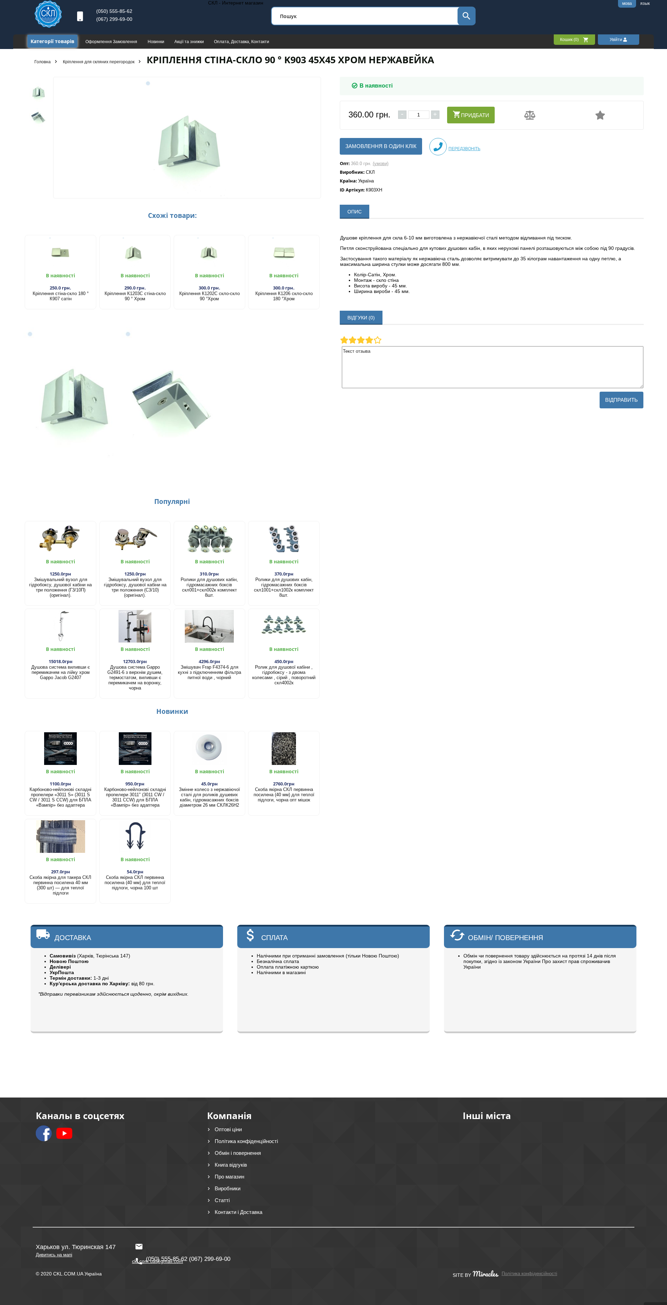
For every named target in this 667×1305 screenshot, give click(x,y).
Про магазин (229, 1177)
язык (645, 3)
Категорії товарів (52, 41)
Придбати (475, 115)
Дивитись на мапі (54, 1254)
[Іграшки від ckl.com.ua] (48, 26)
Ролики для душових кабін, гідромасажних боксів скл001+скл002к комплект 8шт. (209, 587)
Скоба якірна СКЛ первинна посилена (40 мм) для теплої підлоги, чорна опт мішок (284, 794)
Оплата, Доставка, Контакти (241, 41)
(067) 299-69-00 (114, 19)
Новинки (156, 41)
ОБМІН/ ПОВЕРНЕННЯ (505, 937)
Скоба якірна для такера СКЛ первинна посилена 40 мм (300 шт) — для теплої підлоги (60, 885)
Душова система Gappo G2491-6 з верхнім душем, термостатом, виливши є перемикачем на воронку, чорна (135, 677)
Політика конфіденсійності (529, 1273)
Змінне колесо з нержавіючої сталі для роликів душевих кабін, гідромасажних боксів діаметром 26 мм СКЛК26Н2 (209, 797)
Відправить (621, 400)
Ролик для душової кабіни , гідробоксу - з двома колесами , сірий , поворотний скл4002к (283, 674)
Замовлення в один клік (381, 146)
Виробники (227, 1188)
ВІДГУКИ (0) (361, 317)
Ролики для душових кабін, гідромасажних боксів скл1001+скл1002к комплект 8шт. (284, 587)
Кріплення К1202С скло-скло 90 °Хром (209, 296)
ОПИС (354, 211)
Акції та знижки (189, 41)
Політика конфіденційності (246, 1141)
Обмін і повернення (238, 1153)
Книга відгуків (231, 1165)
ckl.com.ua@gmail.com (156, 1243)
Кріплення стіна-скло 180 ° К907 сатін (61, 296)
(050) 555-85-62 (114, 11)
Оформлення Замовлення (111, 41)
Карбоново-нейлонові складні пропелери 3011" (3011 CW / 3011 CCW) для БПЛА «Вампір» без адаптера (135, 797)
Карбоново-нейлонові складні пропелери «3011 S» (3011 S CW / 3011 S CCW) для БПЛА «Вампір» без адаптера (60, 797)
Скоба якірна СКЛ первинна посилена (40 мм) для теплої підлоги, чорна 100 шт (135, 882)
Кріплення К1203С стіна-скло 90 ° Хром (135, 296)
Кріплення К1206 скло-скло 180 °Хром (284, 296)
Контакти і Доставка (238, 1212)
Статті (222, 1200)
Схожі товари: (172, 215)
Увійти (616, 39)
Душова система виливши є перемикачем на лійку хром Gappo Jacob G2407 (60, 672)
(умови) (380, 163)
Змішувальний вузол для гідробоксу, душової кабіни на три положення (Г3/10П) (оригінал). (60, 587)
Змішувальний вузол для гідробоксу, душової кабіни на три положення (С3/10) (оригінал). (135, 587)
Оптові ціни (228, 1129)
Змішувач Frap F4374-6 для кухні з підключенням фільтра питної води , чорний (209, 672)
